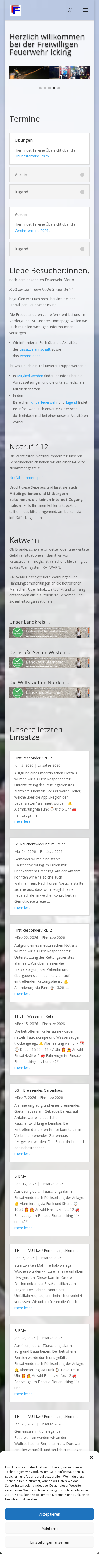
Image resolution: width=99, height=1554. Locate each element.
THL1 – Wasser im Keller (34, 1016)
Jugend (71, 402)
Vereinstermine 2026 (31, 230)
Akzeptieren (49, 1514)
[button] (91, 1457)
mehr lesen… (25, 821)
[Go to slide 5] (58, 88)
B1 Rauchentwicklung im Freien (40, 844)
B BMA (20, 1176)
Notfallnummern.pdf (26, 477)
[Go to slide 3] (49, 88)
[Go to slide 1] (40, 88)
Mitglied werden (30, 375)
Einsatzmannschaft (35, 349)
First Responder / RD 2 (33, 757)
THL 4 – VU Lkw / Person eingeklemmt (46, 1250)
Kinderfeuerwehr (44, 402)
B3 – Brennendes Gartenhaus (38, 1090)
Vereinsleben (30, 355)
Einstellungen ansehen (49, 1542)
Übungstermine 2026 (32, 156)
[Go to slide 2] (45, 88)
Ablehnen (50, 1528)
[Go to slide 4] (54, 88)
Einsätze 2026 (49, 765)
